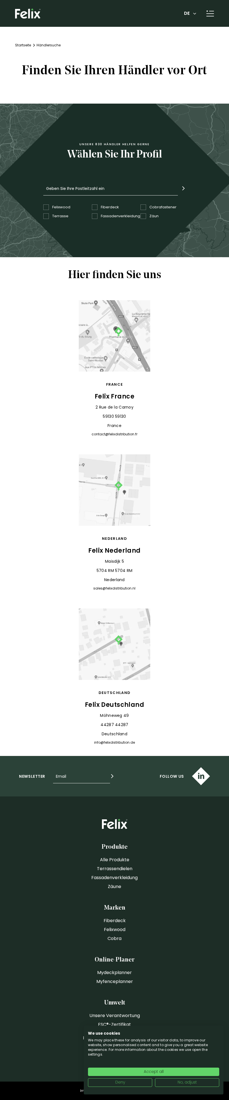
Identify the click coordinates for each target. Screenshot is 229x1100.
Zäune (114, 886)
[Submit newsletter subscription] (112, 776)
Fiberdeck (115, 920)
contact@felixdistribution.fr (114, 434)
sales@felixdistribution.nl (114, 588)
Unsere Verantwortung (114, 1015)
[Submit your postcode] (183, 188)
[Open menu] (208, 13)
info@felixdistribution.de (114, 742)
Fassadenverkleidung (114, 877)
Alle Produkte (114, 859)
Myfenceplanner (114, 981)
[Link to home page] (27, 13)
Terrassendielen (114, 868)
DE (187, 13)
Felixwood (114, 929)
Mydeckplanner (114, 972)
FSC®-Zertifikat (114, 1024)
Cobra (114, 938)
